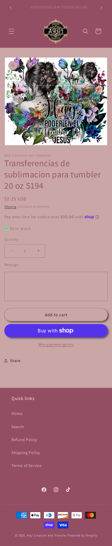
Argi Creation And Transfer (47, 535)
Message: (11, 264)
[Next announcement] (101, 7)
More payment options (56, 344)
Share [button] (15, 360)
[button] (11, 31)
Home (16, 413)
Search (17, 426)
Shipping (10, 206)
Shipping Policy (25, 452)
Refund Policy (24, 439)
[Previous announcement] (10, 7)
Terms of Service (26, 465)
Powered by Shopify (82, 535)
